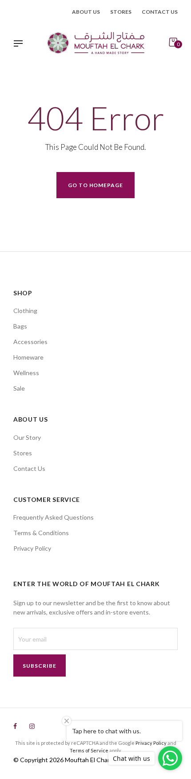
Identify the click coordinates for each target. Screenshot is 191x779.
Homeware (28, 357)
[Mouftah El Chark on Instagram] (32, 726)
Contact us (160, 11)
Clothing (25, 310)
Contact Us (29, 468)
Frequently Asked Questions (53, 517)
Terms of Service (89, 750)
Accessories (30, 341)
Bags (20, 326)
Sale (19, 388)
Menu (20, 44)
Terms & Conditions (41, 532)
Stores (120, 11)
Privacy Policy (32, 548)
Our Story (27, 437)
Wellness (26, 372)
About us (86, 11)
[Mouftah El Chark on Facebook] (15, 726)
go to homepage (95, 185)
